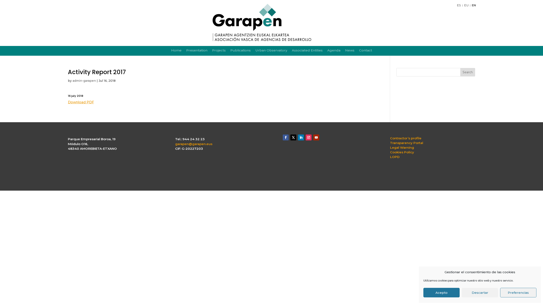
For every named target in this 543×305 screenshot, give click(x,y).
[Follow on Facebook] (286, 137)
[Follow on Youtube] (316, 137)
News (349, 50)
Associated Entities (307, 50)
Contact (365, 50)
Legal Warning (402, 147)
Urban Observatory (271, 50)
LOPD (395, 156)
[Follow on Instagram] (309, 137)
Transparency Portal (406, 142)
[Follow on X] (293, 137)
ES (459, 5)
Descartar (480, 293)
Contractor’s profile (405, 138)
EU (466, 5)
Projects (219, 50)
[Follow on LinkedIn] (301, 137)
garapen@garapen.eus (193, 144)
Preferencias (518, 293)
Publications (240, 50)
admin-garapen (84, 81)
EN (474, 5)
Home (176, 50)
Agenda (333, 50)
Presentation (196, 50)
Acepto (441, 293)
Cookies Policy (402, 152)
